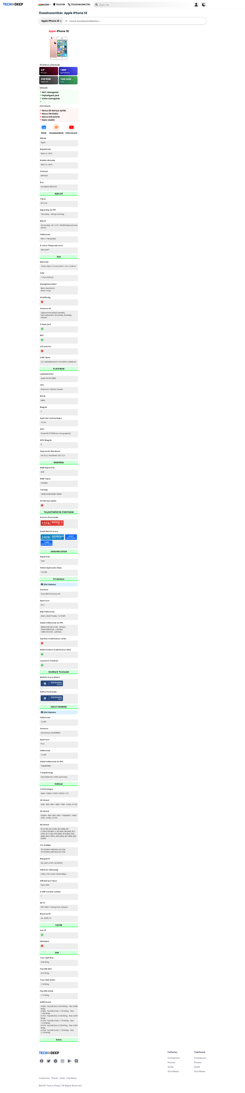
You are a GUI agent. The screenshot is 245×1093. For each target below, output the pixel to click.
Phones (171, 1062)
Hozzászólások (56, 133)
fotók (44, 133)
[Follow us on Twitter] (48, 1061)
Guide (171, 1066)
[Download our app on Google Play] (69, 1061)
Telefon (60, 4)
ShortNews (173, 1071)
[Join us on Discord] (76, 1061)
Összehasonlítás (80, 4)
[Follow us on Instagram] (62, 1061)
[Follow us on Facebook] (41, 1061)
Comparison (174, 1058)
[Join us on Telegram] (55, 1061)
